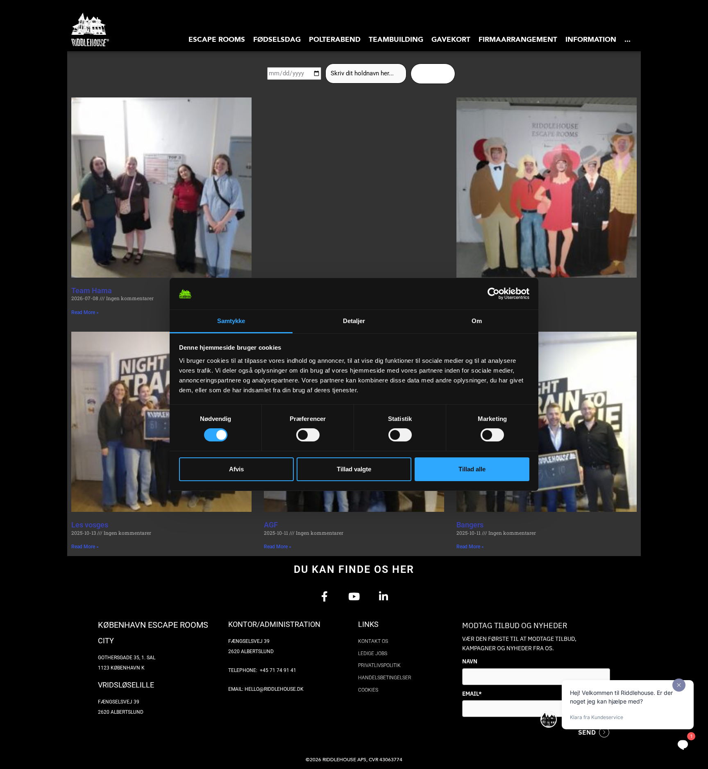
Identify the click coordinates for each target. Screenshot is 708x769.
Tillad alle (472, 469)
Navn (469, 661)
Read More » (85, 312)
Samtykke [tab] (231, 320)
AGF (271, 524)
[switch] (308, 434)
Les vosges (89, 524)
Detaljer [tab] (354, 320)
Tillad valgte (354, 469)
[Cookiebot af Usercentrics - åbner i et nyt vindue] (493, 294)
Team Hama (91, 290)
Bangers (469, 524)
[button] (216, 39)
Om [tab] (477, 320)
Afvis (236, 469)
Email (472, 693)
